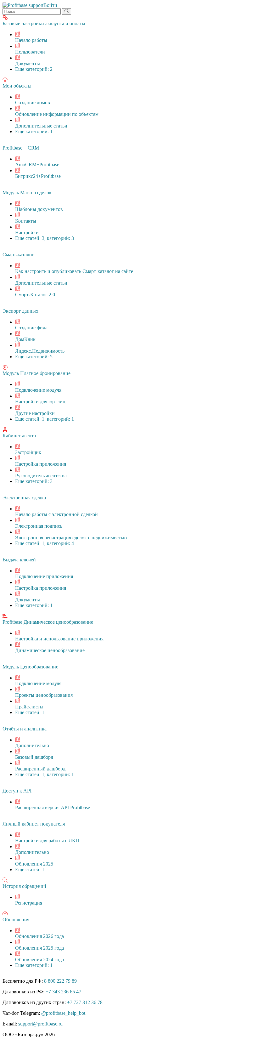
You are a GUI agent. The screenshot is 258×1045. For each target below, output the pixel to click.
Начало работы (31, 40)
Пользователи (30, 51)
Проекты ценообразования (44, 695)
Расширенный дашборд (40, 768)
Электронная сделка (24, 497)
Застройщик (28, 452)
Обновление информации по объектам (56, 114)
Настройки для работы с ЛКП (47, 840)
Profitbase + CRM (21, 148)
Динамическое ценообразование (50, 650)
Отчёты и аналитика (25, 728)
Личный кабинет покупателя (34, 823)
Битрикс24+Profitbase (38, 176)
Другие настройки (35, 413)
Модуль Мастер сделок (27, 192)
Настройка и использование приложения (59, 638)
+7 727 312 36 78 (85, 1002)
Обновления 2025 (34, 863)
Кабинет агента (19, 435)
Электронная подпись (38, 526)
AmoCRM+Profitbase (37, 164)
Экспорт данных (20, 311)
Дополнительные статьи (41, 125)
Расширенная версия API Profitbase (52, 807)
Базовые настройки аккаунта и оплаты (44, 23)
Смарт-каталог (18, 254)
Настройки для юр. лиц (40, 401)
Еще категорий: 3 (34, 481)
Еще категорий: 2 (34, 69)
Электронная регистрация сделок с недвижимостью (71, 537)
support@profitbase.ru (40, 1023)
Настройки (27, 232)
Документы (27, 63)
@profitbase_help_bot (63, 1013)
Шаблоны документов (39, 209)
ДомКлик (25, 339)
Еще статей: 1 (29, 712)
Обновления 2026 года (39, 936)
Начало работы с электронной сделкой (56, 514)
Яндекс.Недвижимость (39, 351)
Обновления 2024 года (39, 959)
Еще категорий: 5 (34, 356)
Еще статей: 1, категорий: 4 (44, 543)
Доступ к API (17, 790)
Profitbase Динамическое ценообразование (48, 622)
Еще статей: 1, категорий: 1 (44, 419)
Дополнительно (32, 745)
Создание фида (31, 327)
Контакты (25, 221)
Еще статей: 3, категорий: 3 (44, 238)
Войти (50, 5)
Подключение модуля (38, 390)
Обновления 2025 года (39, 948)
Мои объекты (17, 85)
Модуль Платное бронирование (36, 373)
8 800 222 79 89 (60, 981)
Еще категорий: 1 (34, 131)
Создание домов (32, 102)
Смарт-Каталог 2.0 (35, 294)
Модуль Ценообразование (30, 666)
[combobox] (32, 11)
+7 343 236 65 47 (63, 991)
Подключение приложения (44, 576)
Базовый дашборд (34, 757)
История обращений (24, 886)
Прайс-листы (29, 706)
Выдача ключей (19, 559)
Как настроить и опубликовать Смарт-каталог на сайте (74, 271)
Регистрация (28, 903)
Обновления (16, 919)
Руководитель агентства (41, 475)
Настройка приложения (40, 464)
